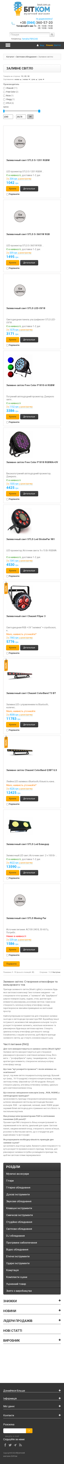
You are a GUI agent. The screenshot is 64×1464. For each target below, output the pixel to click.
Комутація (12, 1270)
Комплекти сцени (16, 1277)
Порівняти (13, 194)
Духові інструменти (18, 1194)
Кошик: (49, 45)
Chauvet (10, 88)
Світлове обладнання (26, 57)
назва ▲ (18, 79)
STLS (8, 103)
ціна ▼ (41, 79)
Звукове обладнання (18, 1201)
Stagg (9, 99)
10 (22, 76)
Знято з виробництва (19, 1290)
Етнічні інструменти (18, 1256)
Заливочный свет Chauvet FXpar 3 (26, 616)
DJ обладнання (15, 1235)
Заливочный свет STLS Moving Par (26, 918)
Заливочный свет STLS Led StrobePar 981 (30, 539)
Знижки (10, 1301)
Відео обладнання (17, 1249)
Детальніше (29, 188)
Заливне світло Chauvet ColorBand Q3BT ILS (31, 770)
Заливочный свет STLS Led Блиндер (27, 844)
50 (28, 76)
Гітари (10, 1180)
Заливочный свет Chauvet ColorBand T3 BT (31, 693)
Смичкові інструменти (19, 1215)
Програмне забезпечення (21, 1242)
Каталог (10, 57)
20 (25, 76)
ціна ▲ (34, 79)
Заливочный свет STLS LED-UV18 (25, 308)
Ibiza (8, 95)
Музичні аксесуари (17, 1173)
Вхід (42, 45)
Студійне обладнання (19, 1221)
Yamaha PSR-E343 (30, 39)
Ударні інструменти (18, 1263)
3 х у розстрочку (18, 178)
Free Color (11, 92)
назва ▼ (26, 79)
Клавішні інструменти (19, 1208)
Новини (9, 1311)
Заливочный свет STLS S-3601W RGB (28, 234)
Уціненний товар (16, 1283)
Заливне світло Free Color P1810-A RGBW (30, 385)
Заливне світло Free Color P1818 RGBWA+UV (32, 462)
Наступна (56, 972)
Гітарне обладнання (18, 1187)
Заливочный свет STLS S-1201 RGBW (28, 160)
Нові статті (12, 1331)
